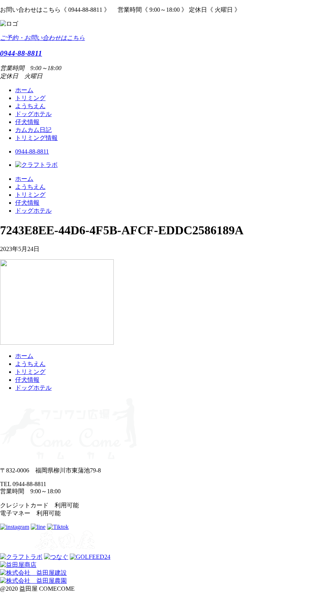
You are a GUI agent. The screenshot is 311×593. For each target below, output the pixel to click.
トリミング (30, 98)
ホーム (24, 90)
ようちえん (30, 106)
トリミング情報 (36, 138)
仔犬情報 (27, 122)
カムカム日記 (33, 130)
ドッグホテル (33, 114)
